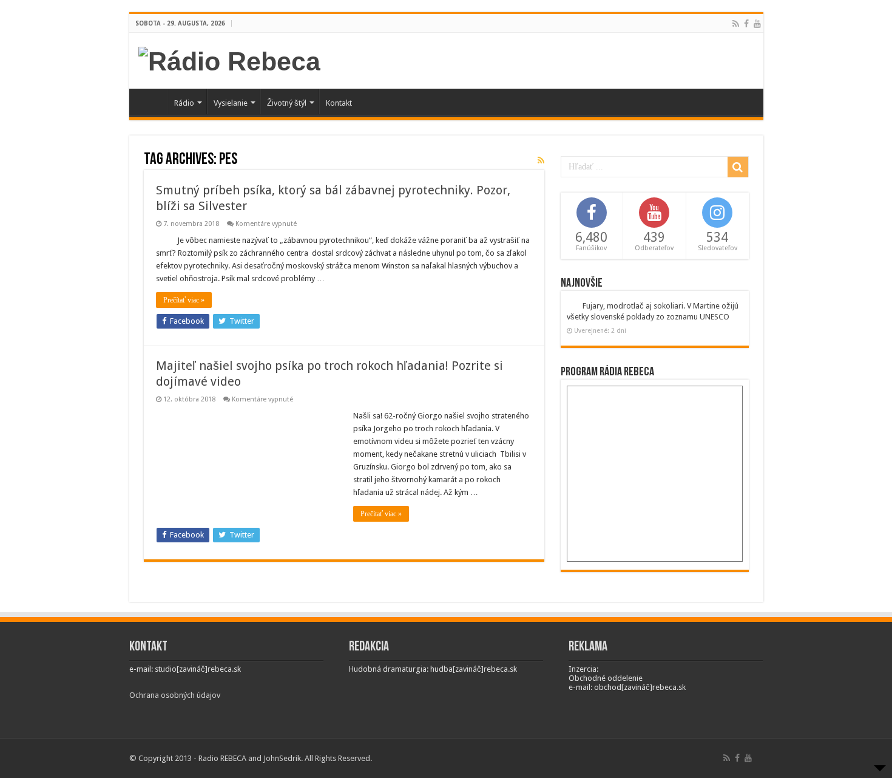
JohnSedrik (282, 758)
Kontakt (339, 102)
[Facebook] (746, 23)
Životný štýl (286, 102)
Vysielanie (231, 102)
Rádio (184, 102)
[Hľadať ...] (738, 167)
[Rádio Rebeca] (229, 59)
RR (151, 101)
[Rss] (735, 23)
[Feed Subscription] (541, 160)
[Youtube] (757, 23)
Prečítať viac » (183, 300)
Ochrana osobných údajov (174, 695)
